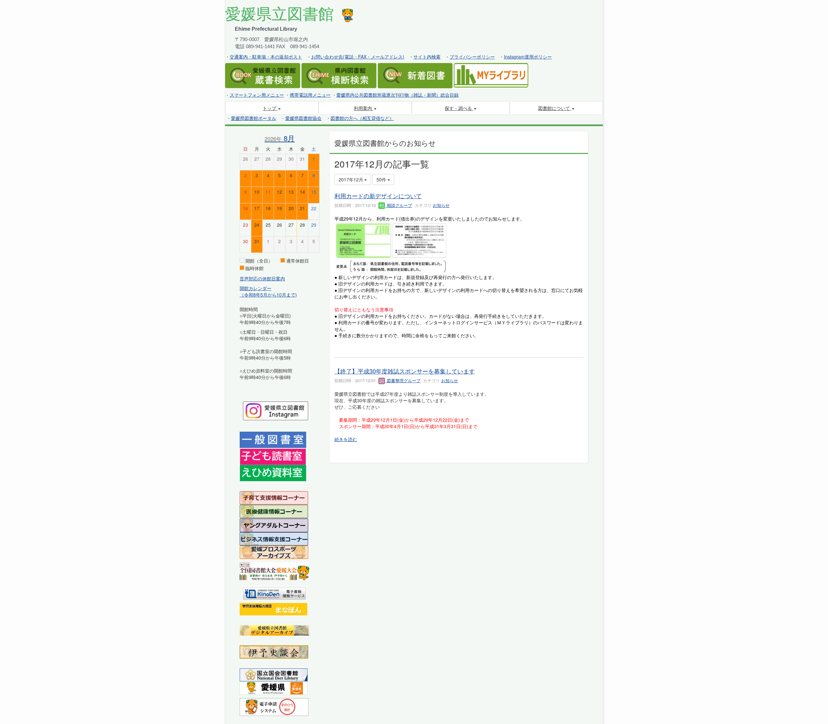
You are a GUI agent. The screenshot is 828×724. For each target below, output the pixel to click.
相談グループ (399, 205)
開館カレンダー (255, 288)
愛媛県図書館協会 (303, 118)
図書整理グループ (403, 380)
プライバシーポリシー (472, 56)
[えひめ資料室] (273, 472)
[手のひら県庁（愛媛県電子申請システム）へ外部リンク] (274, 706)
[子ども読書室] (273, 456)
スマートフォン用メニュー (257, 95)
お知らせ (441, 205)
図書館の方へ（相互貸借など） (362, 118)
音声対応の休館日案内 (262, 278)
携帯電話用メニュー (310, 95)
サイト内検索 (427, 56)
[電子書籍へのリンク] (275, 592)
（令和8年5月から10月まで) (268, 294)
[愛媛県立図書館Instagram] (276, 410)
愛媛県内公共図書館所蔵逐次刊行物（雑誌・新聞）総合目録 (397, 95)
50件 (381, 179)
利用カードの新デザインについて (378, 195)
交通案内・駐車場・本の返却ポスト (266, 56)
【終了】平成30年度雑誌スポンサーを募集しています (404, 371)
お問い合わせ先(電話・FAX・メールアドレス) (357, 56)
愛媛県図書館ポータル (253, 118)
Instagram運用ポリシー (528, 56)
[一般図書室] (273, 439)
